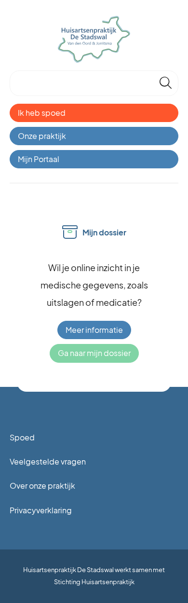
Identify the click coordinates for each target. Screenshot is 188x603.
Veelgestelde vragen (48, 461)
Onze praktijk (42, 136)
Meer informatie (94, 330)
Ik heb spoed (42, 113)
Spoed (22, 437)
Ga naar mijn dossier (94, 353)
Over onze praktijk (42, 485)
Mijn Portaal (38, 159)
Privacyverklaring (41, 510)
